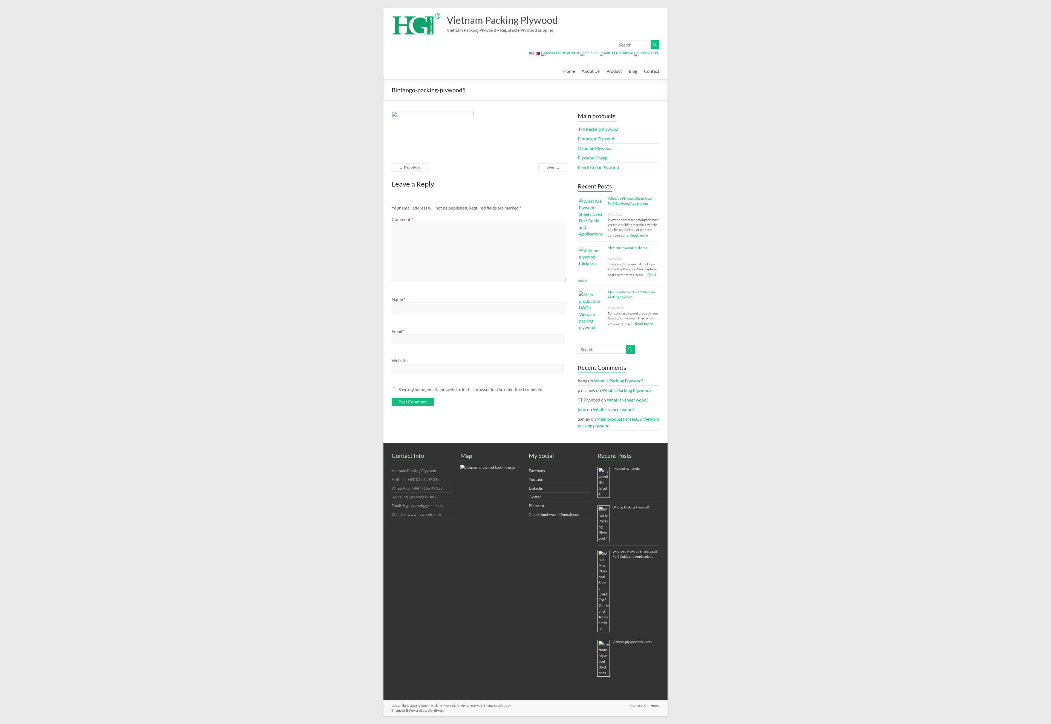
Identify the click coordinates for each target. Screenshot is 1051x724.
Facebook (537, 470)
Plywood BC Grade (626, 469)
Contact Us (638, 705)
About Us (591, 71)
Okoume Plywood (595, 148)
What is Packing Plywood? (618, 380)
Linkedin (536, 488)
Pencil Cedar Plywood (598, 167)
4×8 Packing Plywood (598, 129)
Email (398, 331)
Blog (633, 71)
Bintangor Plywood (596, 138)
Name (398, 299)
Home (569, 71)
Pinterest (536, 505)
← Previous (410, 167)
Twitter (535, 497)
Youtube (536, 479)
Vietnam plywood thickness (627, 248)
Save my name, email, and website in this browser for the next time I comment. (471, 389)
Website (400, 360)
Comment (402, 219)
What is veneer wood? (627, 399)
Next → (552, 167)
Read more (639, 235)
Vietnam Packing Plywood (502, 20)
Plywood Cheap (593, 157)
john (582, 409)
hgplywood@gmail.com (561, 514)
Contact (651, 71)
